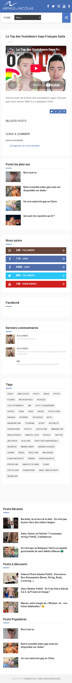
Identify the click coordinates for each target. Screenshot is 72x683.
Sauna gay (12, 476)
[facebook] (48, 6)
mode (46, 394)
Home (7, 17)
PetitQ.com (13, 470)
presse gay (12, 464)
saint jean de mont (48, 470)
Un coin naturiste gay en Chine (40, 201)
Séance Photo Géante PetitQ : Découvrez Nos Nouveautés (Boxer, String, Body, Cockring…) (43, 577)
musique (41, 400)
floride (11, 400)
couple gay (41, 429)
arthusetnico (26, 400)
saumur (11, 417)
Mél (18, 361)
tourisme (29, 423)
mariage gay (57, 429)
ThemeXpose (29, 678)
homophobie (13, 429)
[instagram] (59, 6)
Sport (42, 423)
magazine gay (14, 423)
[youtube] (64, 6)
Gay (29, 406)
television (37, 417)
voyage (10, 453)
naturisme (48, 453)
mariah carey (27, 447)
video (30, 411)
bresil (22, 453)
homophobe (29, 470)
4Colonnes (22, 336)
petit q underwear (44, 406)
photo (36, 394)
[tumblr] (69, 6)
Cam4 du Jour (32, 435)
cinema (31, 458)
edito (49, 417)
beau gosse (23, 394)
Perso (10, 394)
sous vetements (15, 406)
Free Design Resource (49, 678)
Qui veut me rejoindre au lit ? (39, 216)
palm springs (14, 435)
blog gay (25, 441)
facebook (12, 447)
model (41, 411)
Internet (23, 417)
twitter (59, 435)
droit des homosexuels (46, 441)
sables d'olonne (30, 464)
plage (46, 464)
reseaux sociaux (46, 447)
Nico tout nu (30, 172)
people (10, 411)
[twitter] (53, 6)
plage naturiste (15, 458)
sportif (28, 429)
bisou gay (33, 453)
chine (21, 411)
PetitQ (56, 394)
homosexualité (46, 458)
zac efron (12, 441)
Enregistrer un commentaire (25, 145)
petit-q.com (54, 411)
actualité (54, 423)
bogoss (47, 435)
